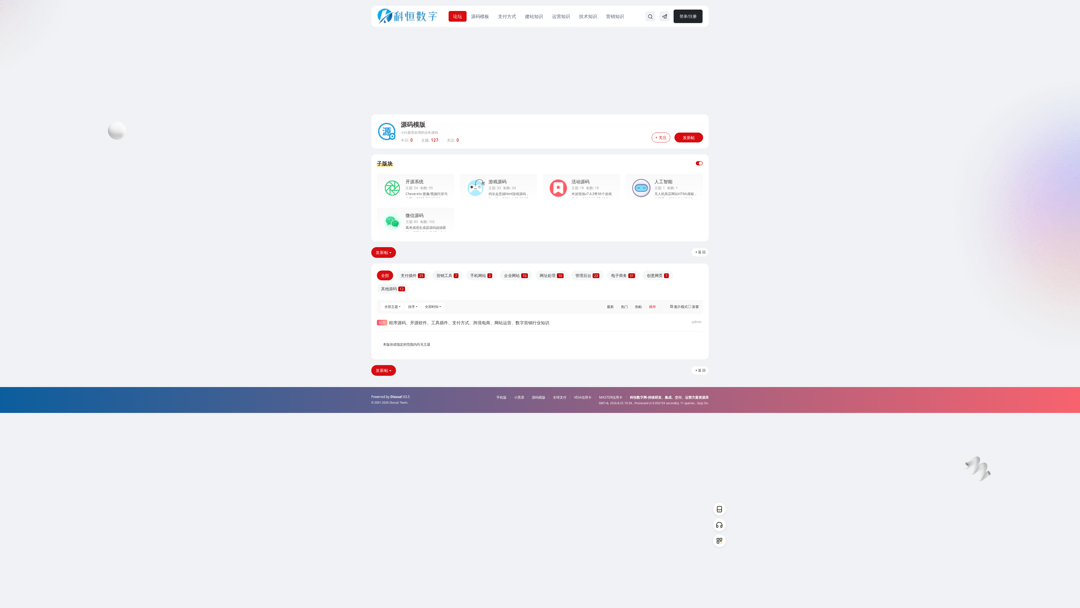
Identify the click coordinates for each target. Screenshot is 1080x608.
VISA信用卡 (582, 397)
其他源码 (392, 288)
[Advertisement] (540, 72)
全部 (385, 275)
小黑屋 (519, 397)
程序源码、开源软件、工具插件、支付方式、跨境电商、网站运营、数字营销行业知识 (469, 322)
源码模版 (413, 124)
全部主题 (391, 306)
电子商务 (622, 275)
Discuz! (396, 396)
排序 (411, 306)
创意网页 (657, 275)
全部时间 (431, 306)
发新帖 (689, 137)
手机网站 (480, 275)
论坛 (457, 16)
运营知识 (561, 16)
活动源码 (581, 181)
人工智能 (663, 181)
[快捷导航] (664, 17)
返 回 (702, 252)
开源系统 (415, 181)
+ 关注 (661, 137)
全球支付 (559, 397)
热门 (624, 306)
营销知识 (615, 16)
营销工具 (446, 275)
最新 (610, 306)
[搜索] (650, 17)
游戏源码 (498, 181)
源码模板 (480, 16)
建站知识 (534, 16)
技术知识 (588, 16)
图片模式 (681, 306)
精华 (652, 306)
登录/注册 (688, 16)
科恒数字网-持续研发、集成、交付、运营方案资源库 (669, 397)
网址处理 (551, 275)
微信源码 (415, 215)
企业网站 (515, 275)
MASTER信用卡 (610, 397)
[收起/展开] (699, 163)
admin (696, 321)
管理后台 (586, 275)
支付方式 (507, 16)
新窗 (695, 306)
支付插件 (412, 275)
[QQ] (719, 524)
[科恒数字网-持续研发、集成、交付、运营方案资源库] (407, 16)
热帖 (638, 306)
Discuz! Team (398, 402)
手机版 (501, 397)
